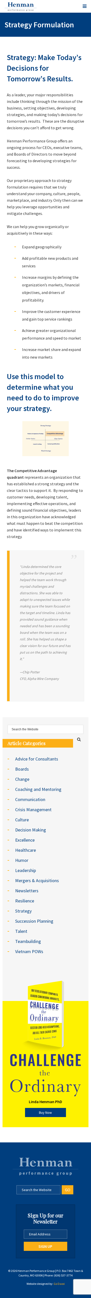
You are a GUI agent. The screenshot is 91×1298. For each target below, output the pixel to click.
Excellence (25, 840)
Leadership (25, 870)
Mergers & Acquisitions (37, 880)
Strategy (23, 911)
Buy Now (45, 1112)
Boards (22, 769)
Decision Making (30, 830)
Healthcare (25, 850)
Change (22, 779)
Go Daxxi (59, 1284)
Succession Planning (34, 921)
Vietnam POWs (29, 951)
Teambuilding (28, 941)
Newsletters (26, 891)
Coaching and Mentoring (38, 789)
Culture (22, 820)
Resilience (24, 901)
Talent (21, 931)
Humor (21, 860)
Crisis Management (33, 809)
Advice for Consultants (36, 759)
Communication (30, 799)
